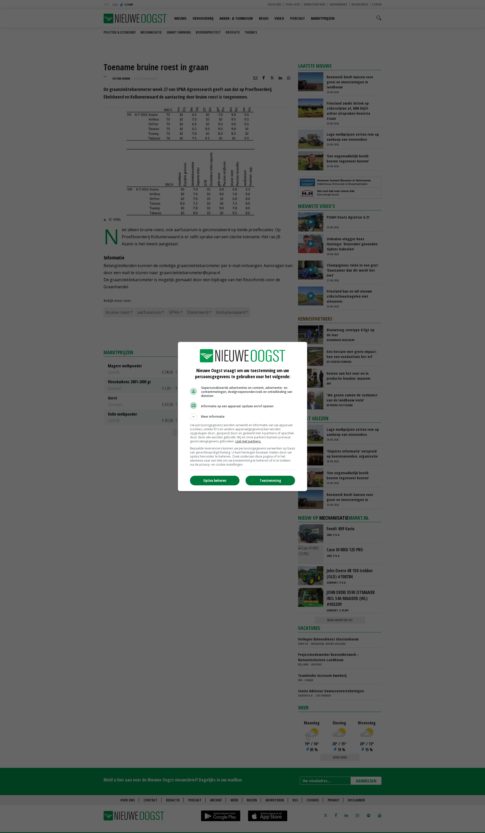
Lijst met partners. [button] (248, 441)
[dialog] (242, 416)
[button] (242, 416)
